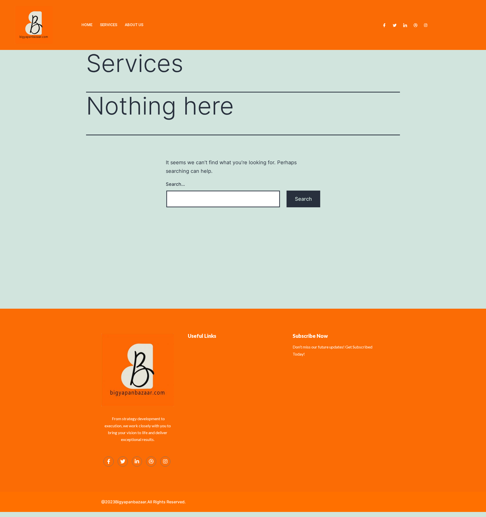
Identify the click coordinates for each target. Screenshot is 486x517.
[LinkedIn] (405, 25)
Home (87, 25)
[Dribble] (415, 25)
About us (134, 25)
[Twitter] (395, 25)
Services (108, 25)
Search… (175, 184)
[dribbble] (151, 461)
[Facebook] (384, 25)
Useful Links (202, 336)
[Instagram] (425, 25)
